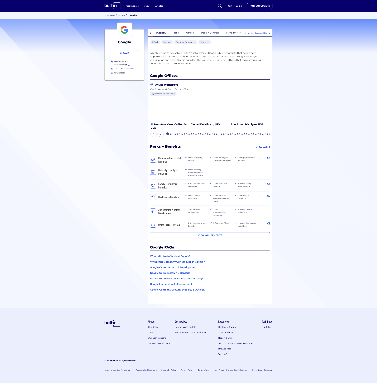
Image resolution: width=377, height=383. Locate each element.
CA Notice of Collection (262, 370)
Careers (152, 332)
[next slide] (161, 134)
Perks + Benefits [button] (210, 32)
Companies (132, 6)
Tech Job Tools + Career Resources (235, 343)
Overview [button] (161, 32)
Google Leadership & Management (171, 284)
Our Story (153, 327)
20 (235, 134)
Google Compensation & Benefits (170, 273)
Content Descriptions (159, 343)
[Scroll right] (269, 32)
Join (230, 6)
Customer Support (228, 327)
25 (253, 134)
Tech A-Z (222, 354)
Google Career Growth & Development (173, 267)
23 (246, 134)
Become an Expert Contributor (191, 332)
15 (217, 134)
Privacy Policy (187, 370)
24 (249, 134)
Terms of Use (203, 370)
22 (242, 134)
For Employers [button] (260, 6)
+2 (268, 158)
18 (228, 134)
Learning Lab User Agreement (118, 370)
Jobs (146, 6)
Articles (159, 6)
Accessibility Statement (146, 370)
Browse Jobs (224, 348)
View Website (119, 72)
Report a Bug (225, 338)
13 (210, 134)
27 (260, 134)
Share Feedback (226, 332)
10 (200, 134)
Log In (239, 6)
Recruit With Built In (185, 327)
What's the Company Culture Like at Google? (177, 261)
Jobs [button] (176, 32)
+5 (268, 196)
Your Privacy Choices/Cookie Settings (230, 370)
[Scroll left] (150, 32)
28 (263, 134)
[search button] (220, 5)
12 (207, 134)
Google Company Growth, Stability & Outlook (177, 289)
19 (231, 134)
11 (203, 134)
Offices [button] (190, 32)
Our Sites (266, 327)
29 (267, 134)
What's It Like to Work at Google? (170, 256)
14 (214, 134)
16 (221, 134)
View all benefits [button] (210, 235)
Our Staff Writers (157, 338)
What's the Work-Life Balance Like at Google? (177, 278)
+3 (268, 223)
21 (239, 134)
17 (224, 134)
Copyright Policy (168, 370)
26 (256, 134)
